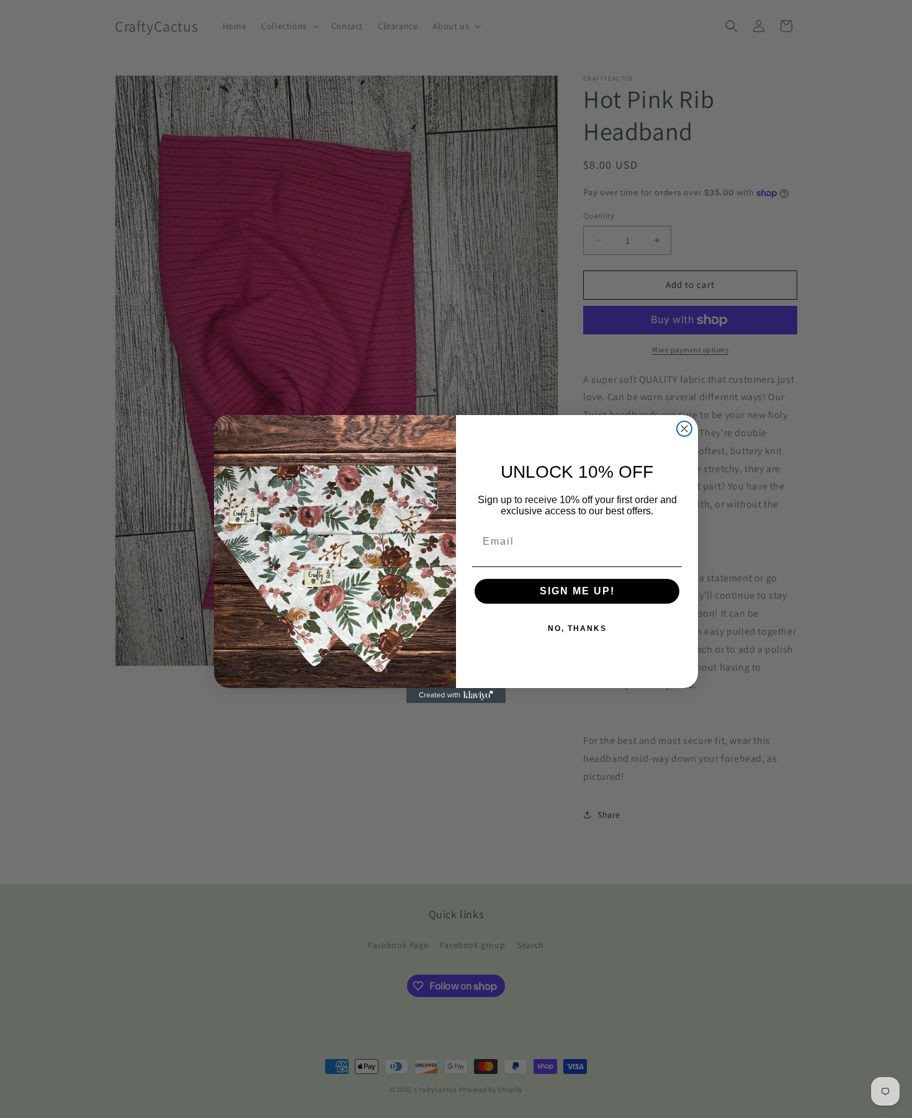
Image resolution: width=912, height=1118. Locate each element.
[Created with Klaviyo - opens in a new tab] (456, 695)
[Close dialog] (684, 428)
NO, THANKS (577, 628)
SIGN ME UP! (577, 591)
